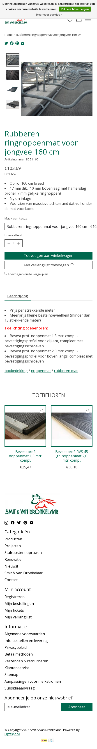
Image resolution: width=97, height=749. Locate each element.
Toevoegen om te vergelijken (28, 274)
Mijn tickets (14, 610)
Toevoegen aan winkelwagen (48, 255)
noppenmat (41, 370)
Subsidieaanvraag (20, 688)
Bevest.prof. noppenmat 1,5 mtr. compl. (25, 456)
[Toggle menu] (87, 19)
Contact (11, 579)
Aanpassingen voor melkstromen (33, 681)
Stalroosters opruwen (23, 552)
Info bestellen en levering (26, 640)
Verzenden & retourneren (26, 660)
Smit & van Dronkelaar (24, 572)
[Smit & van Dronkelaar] (16, 19)
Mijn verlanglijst (18, 617)
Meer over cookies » (49, 14)
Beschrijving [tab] (17, 295)
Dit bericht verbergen (75, 9)
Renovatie (13, 559)
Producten (13, 539)
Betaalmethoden (19, 654)
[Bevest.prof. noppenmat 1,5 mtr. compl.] (25, 426)
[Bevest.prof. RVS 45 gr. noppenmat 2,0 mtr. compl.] (71, 426)
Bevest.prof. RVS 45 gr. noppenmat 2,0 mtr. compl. (71, 456)
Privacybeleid (16, 647)
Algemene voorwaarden (25, 633)
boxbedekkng (16, 370)
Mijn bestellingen (19, 603)
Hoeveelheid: (14, 235)
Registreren (15, 596)
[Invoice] (51, 741)
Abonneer (76, 706)
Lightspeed (12, 734)
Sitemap (11, 674)
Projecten (13, 545)
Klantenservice (17, 667)
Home (9, 35)
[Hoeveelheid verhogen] (18, 243)
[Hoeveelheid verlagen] (9, 243)
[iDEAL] (44, 741)
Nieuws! (11, 566)
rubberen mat (66, 370)
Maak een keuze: (16, 218)
